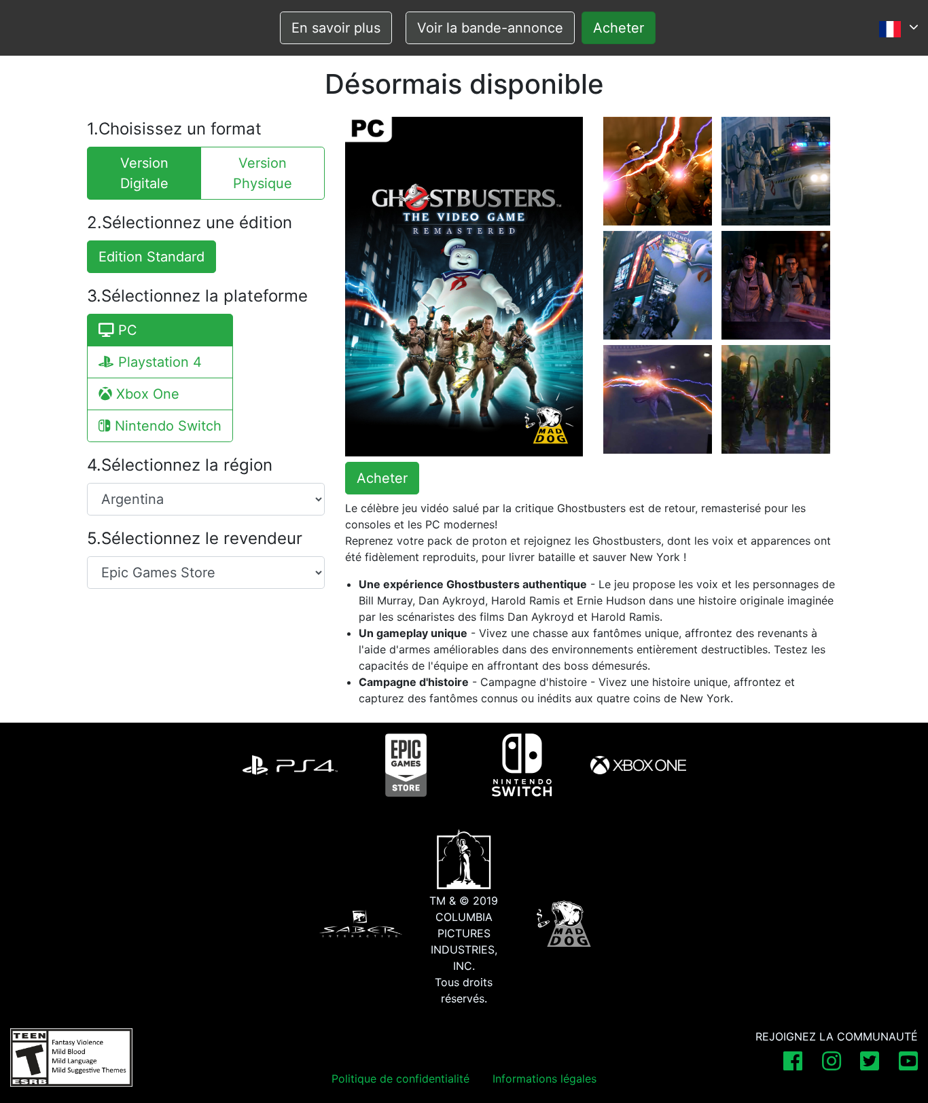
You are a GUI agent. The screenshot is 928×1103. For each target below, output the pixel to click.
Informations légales (544, 1078)
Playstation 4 (158, 362)
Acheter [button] (382, 478)
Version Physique (262, 173)
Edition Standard (151, 257)
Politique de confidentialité (400, 1078)
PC (125, 330)
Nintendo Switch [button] (166, 426)
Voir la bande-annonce (490, 28)
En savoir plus (335, 28)
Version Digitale (144, 173)
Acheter (618, 28)
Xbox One (145, 394)
